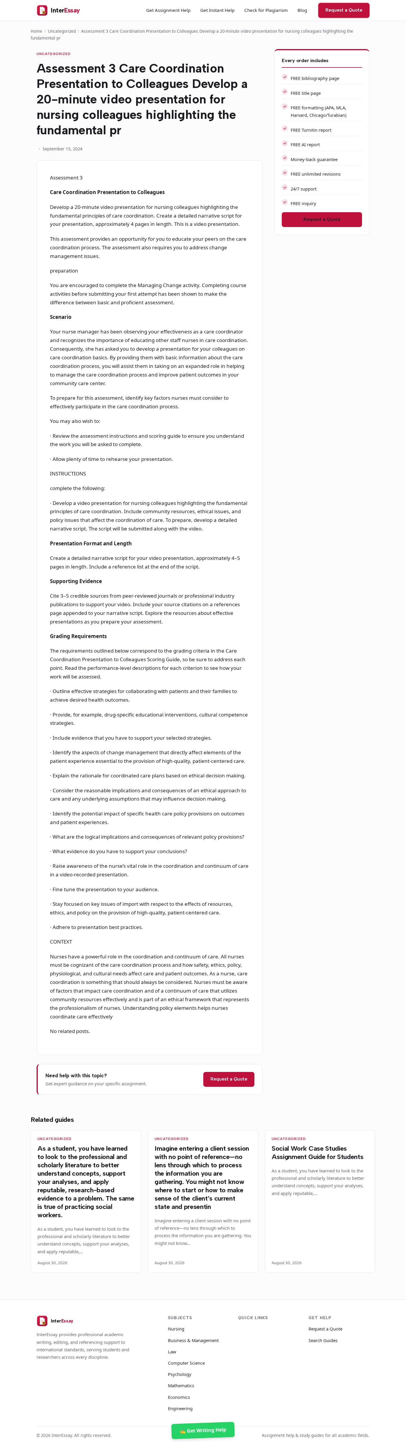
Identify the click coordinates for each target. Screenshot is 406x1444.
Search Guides (323, 1340)
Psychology (179, 1374)
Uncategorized (62, 31)
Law (172, 1352)
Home (36, 31)
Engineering (180, 1408)
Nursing (176, 1329)
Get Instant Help (217, 10)
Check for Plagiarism (266, 10)
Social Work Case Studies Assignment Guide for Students (317, 1152)
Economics (179, 1397)
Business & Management (193, 1340)
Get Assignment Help (168, 10)
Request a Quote (343, 10)
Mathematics (181, 1385)
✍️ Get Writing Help (203, 1430)
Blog (302, 10)
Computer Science (186, 1363)
